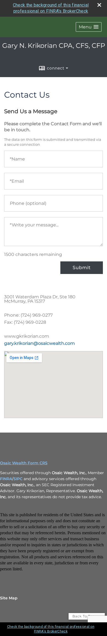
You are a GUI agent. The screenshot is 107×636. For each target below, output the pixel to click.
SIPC (17, 478)
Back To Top (84, 616)
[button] (89, 27)
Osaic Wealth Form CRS (23, 462)
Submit (82, 267)
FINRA (6, 478)
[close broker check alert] (99, 5)
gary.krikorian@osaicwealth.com (39, 343)
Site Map (9, 598)
